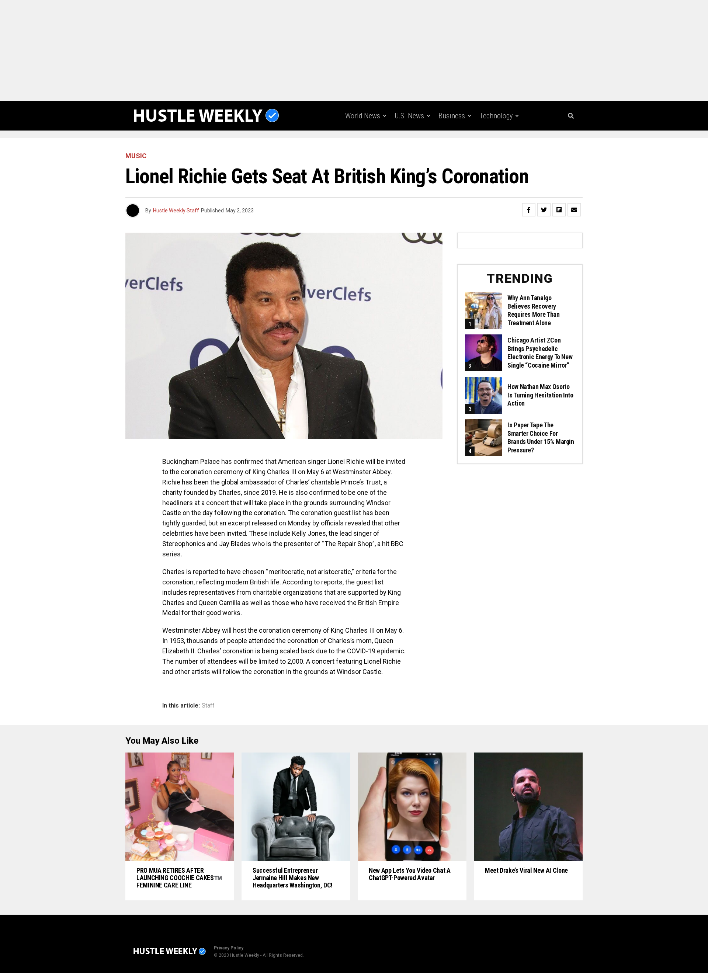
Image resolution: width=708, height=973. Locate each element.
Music (457, 146)
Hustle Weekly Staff (176, 210)
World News (362, 115)
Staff (208, 706)
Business (451, 115)
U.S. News (409, 115)
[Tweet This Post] (544, 209)
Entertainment (412, 146)
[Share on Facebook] (528, 209)
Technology (496, 115)
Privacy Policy (228, 948)
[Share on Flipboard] (559, 209)
